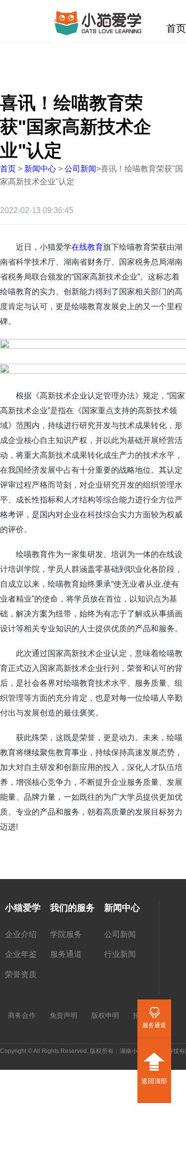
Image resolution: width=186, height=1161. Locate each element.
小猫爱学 (23, 908)
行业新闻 (120, 954)
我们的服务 (72, 908)
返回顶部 (154, 1060)
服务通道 (66, 954)
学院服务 (66, 934)
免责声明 (63, 1015)
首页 (8, 169)
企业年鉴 (21, 954)
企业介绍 (21, 934)
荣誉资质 (21, 974)
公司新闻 (80, 169)
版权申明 (105, 1015)
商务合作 (22, 1015)
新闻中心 (40, 169)
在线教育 (87, 247)
